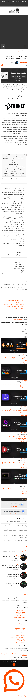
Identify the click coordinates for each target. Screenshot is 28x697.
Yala (26, 594)
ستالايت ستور (17, 319)
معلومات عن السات (19, 617)
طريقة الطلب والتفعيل (19, 639)
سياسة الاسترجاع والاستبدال (17, 637)
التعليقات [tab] (5, 551)
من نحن (23, 625)
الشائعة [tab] (13, 551)
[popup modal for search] (3, 46)
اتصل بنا (23, 626)
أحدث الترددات (21, 641)
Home (24, 51)
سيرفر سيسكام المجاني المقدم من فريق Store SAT (11, 1)
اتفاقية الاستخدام (20, 630)
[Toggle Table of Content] (24, 155)
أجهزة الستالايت (20, 614)
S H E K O (12, 62)
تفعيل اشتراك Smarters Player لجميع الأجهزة (13, 170)
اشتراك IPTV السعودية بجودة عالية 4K (13, 175)
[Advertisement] (14, 29)
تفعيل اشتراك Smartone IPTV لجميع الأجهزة (13, 168)
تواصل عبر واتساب (22, 654)
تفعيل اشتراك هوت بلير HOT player (13, 166)
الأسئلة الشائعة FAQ (19, 635)
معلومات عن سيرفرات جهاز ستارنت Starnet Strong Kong (13, 159)
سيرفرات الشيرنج (20, 612)
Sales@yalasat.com (9, 654)
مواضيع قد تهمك (13, 164)
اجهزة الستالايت (17, 51)
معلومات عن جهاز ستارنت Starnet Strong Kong (13, 157)
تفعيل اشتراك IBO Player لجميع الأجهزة (13, 173)
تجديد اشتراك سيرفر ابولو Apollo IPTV (14, 304)
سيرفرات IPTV (16, 555)
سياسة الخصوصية (20, 628)
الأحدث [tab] (22, 551)
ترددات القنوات (21, 615)
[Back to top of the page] (14, 664)
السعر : (13, 162)
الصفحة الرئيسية (20, 623)
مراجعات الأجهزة (20, 642)
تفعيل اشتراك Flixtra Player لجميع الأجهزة (13, 171)
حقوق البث (17, 564)
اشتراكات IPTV (21, 610)
